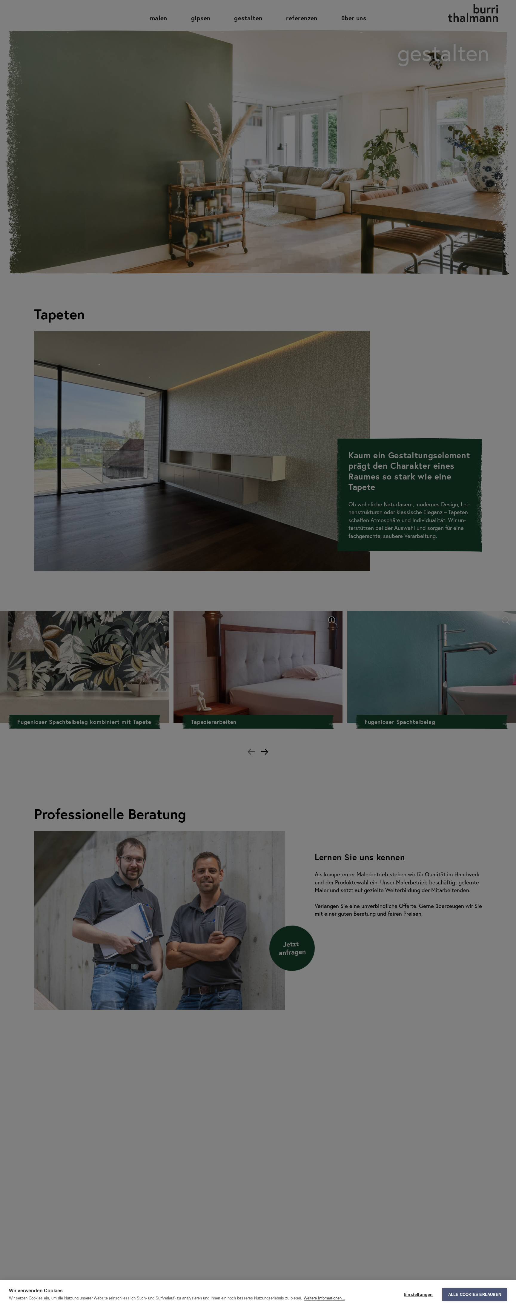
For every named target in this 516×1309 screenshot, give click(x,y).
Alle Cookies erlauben (474, 1294)
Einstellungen (418, 1294)
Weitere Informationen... (324, 1298)
